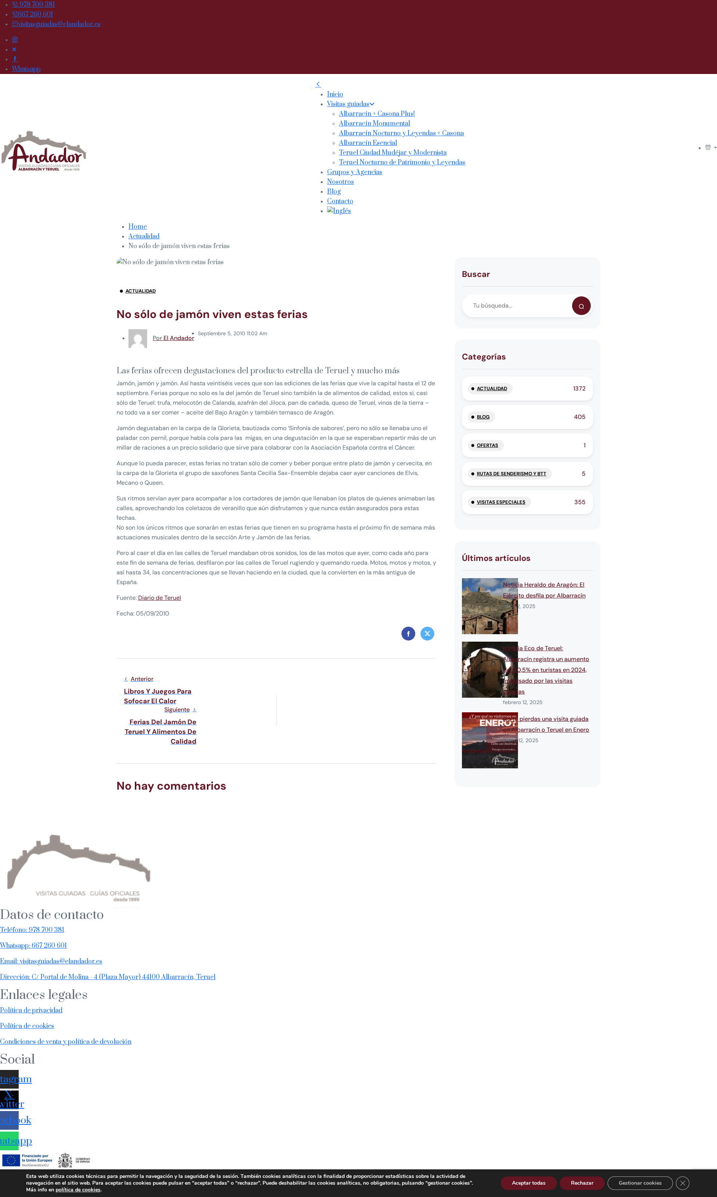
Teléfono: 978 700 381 (32, 930)
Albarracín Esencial (368, 143)
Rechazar (582, 1183)
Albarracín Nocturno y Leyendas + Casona (401, 133)
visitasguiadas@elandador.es (59, 24)
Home (137, 227)
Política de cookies (27, 1026)
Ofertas (487, 445)
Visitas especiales (501, 502)
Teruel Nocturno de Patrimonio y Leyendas (402, 162)
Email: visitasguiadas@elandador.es (51, 961)
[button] (711, 148)
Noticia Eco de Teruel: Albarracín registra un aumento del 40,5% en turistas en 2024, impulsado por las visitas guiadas (546, 669)
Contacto (340, 201)
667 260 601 (35, 14)
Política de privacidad (31, 1010)
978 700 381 (36, 5)
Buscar (476, 274)
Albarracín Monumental (374, 124)
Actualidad (143, 236)
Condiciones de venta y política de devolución (65, 1042)
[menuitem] (396, 211)
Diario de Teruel (159, 598)
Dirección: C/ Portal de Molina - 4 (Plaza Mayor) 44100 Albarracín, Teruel (107, 977)
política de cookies (78, 1189)
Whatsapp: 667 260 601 (33, 946)
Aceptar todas (529, 1183)
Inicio (335, 94)
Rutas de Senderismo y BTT (511, 474)
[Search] (581, 305)
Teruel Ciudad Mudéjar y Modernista (393, 153)
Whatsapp (26, 69)
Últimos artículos (496, 558)
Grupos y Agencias (354, 172)
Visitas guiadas (348, 104)
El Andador (173, 338)
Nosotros (340, 182)
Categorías (484, 356)
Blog (334, 192)
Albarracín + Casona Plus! (377, 114)
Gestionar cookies (640, 1183)
